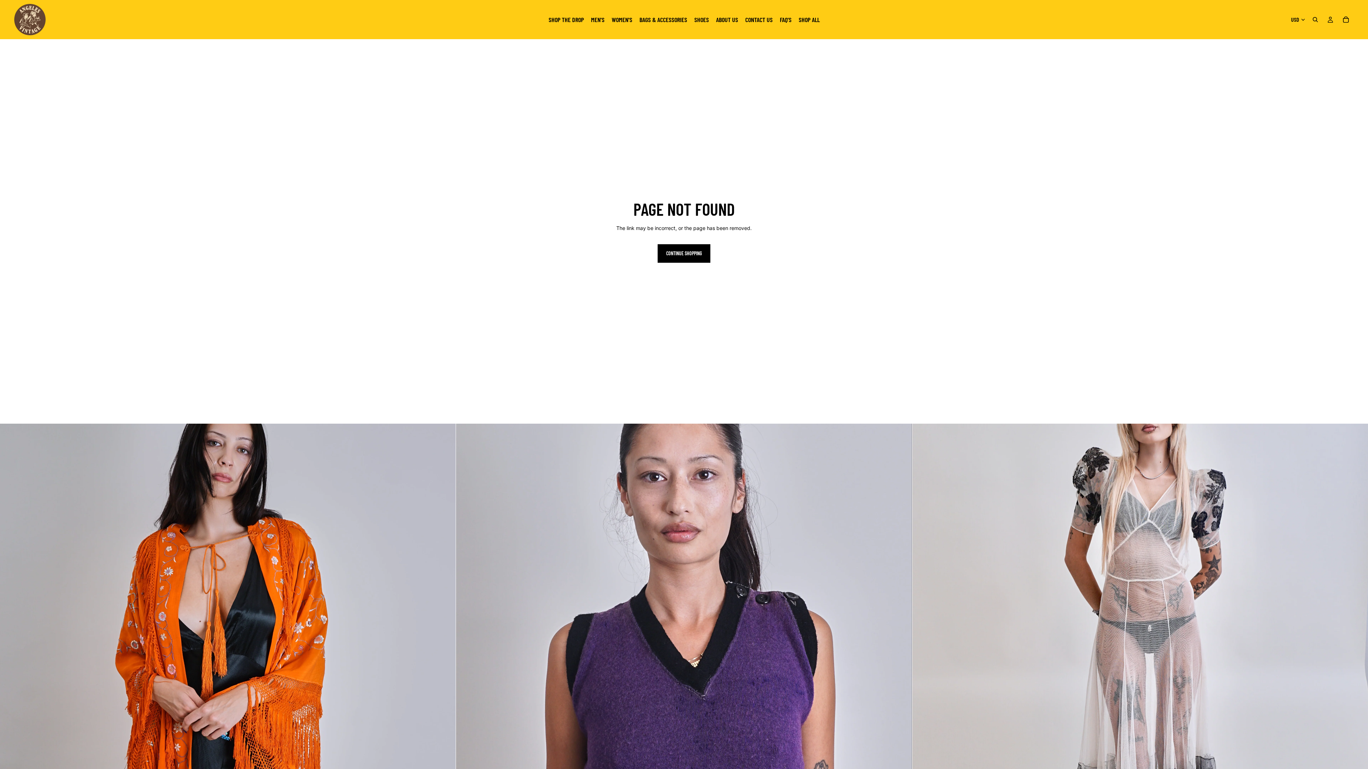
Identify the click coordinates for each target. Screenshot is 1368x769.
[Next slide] (445, 651)
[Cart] (1346, 19)
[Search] (1315, 19)
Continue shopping (684, 253)
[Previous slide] (10, 651)
